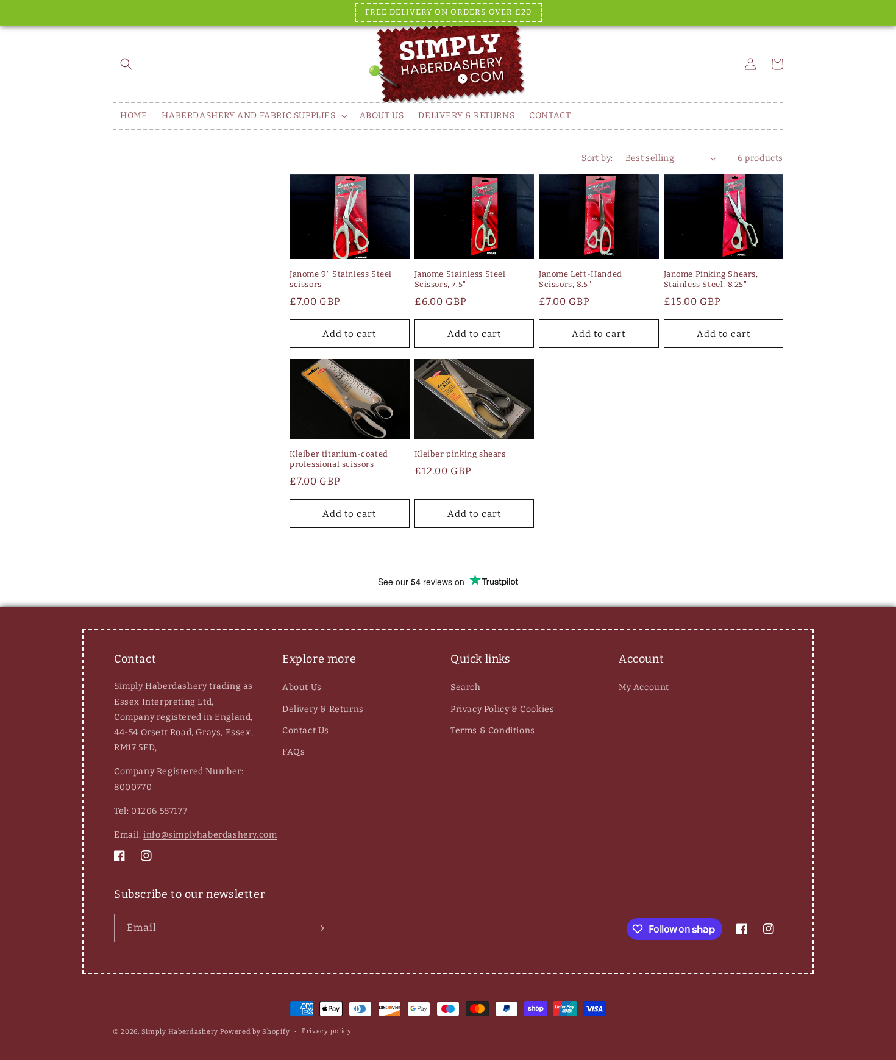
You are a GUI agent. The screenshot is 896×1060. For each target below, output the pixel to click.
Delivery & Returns (323, 709)
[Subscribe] (319, 928)
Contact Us (305, 730)
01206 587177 (159, 811)
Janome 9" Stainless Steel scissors (341, 279)
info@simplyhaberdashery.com (210, 835)
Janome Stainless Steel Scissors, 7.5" (460, 279)
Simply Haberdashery (179, 1032)
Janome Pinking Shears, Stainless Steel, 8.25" (711, 279)
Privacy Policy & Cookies (502, 709)
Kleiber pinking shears (460, 453)
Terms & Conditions (492, 730)
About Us (302, 687)
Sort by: (597, 158)
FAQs (293, 752)
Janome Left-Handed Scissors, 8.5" (580, 279)
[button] (126, 64)
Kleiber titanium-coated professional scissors (339, 459)
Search (465, 687)
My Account (644, 687)
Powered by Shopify (255, 1032)
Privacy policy (327, 1031)
